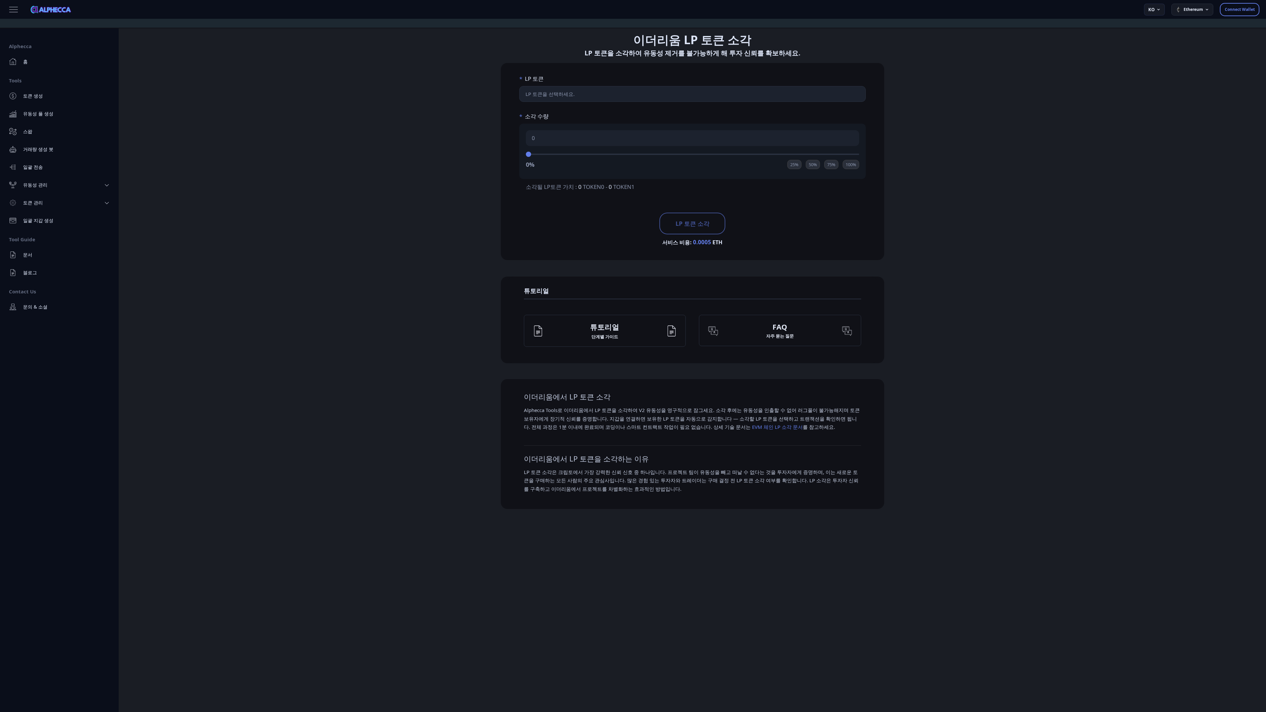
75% (831, 164)
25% (794, 164)
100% (851, 164)
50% (813, 164)
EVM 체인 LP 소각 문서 (777, 427)
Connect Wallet (1240, 9)
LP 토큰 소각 (692, 223)
